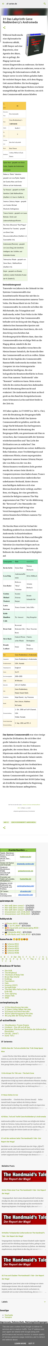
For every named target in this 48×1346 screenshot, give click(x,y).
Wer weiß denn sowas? (14, 906)
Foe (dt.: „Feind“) (12, 1033)
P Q (15, 959)
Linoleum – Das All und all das (17, 1027)
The (32, 959)
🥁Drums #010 (11, 923)
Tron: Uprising (11, 994)
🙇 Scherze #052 (12, 944)
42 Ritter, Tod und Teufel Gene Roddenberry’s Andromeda (23, 1117)
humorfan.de (25, 879)
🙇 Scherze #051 (12, 946)
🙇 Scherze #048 (12, 953)
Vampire (8, 1317)
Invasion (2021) (11, 985)
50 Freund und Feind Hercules (17, 1011)
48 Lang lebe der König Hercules (18, 1016)
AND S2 (6, 822)
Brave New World (12, 977)
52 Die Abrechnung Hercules (16, 1007)
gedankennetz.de (25, 871)
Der (15, 957)
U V (37, 959)
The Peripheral (11, 973)
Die (19, 957)
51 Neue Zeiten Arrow (9, 1095)
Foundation (9, 981)
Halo (7, 983)
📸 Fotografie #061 (13, 932)
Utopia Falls (10, 996)
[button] (4, 27)
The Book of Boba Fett (14, 975)
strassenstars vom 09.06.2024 (17, 914)
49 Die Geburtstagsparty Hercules (19, 1013)
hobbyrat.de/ (25, 857)
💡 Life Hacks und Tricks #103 (17, 934)
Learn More (20, 1343)
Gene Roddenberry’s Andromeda (23, 822)
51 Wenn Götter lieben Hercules (18, 1009)
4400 (7, 998)
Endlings (8, 979)
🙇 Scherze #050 (12, 948)
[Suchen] (44, 4)
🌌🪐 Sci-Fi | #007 (12, 926)
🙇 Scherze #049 (12, 951)
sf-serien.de (12, 4)
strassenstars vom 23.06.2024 (17, 912)
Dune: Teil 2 (9, 1036)
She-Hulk (8, 971)
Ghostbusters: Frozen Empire (17, 1025)
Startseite (9, 1315)
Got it (31, 1343)
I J (38, 957)
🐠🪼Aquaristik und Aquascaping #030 (21, 928)
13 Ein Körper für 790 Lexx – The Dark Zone (17, 1073)
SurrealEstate (10, 987)
